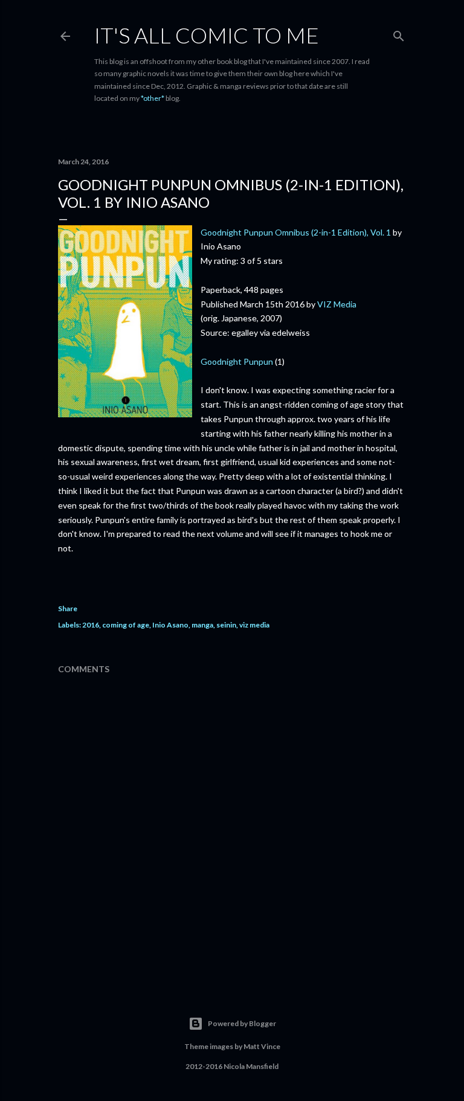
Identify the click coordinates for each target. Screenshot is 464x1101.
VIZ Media (336, 304)
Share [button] (67, 608)
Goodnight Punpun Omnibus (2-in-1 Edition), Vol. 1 (296, 232)
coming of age (125, 624)
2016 (90, 624)
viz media (254, 624)
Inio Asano (170, 624)
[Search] (399, 33)
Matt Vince (261, 1046)
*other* (152, 98)
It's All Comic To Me (206, 35)
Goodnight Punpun (237, 361)
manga (202, 624)
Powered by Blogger (242, 1023)
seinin (226, 624)
